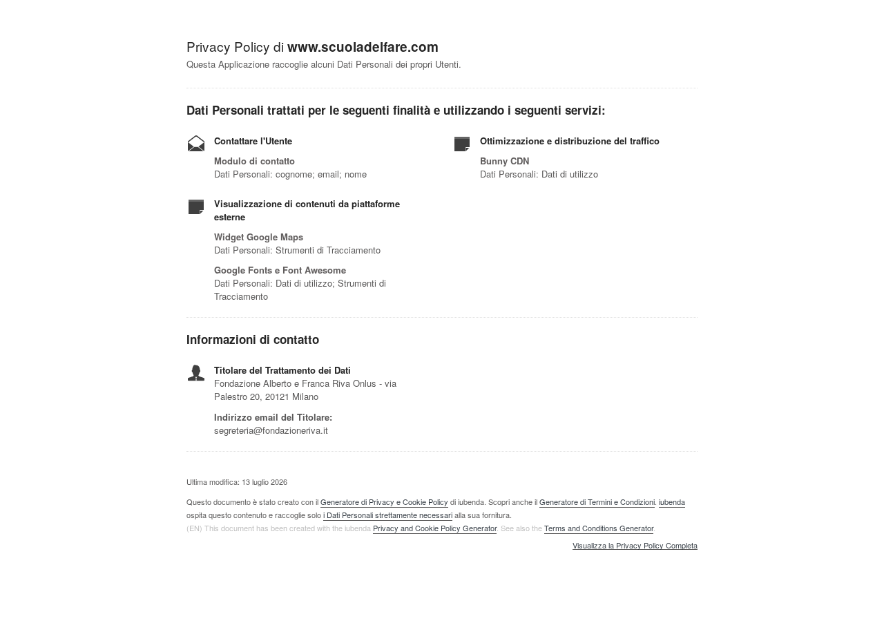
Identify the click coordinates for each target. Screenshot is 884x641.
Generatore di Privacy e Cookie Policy (384, 501)
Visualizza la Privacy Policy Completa (635, 546)
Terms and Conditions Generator (598, 527)
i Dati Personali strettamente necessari (387, 514)
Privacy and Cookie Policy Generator (435, 527)
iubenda (672, 501)
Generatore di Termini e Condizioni (597, 501)
